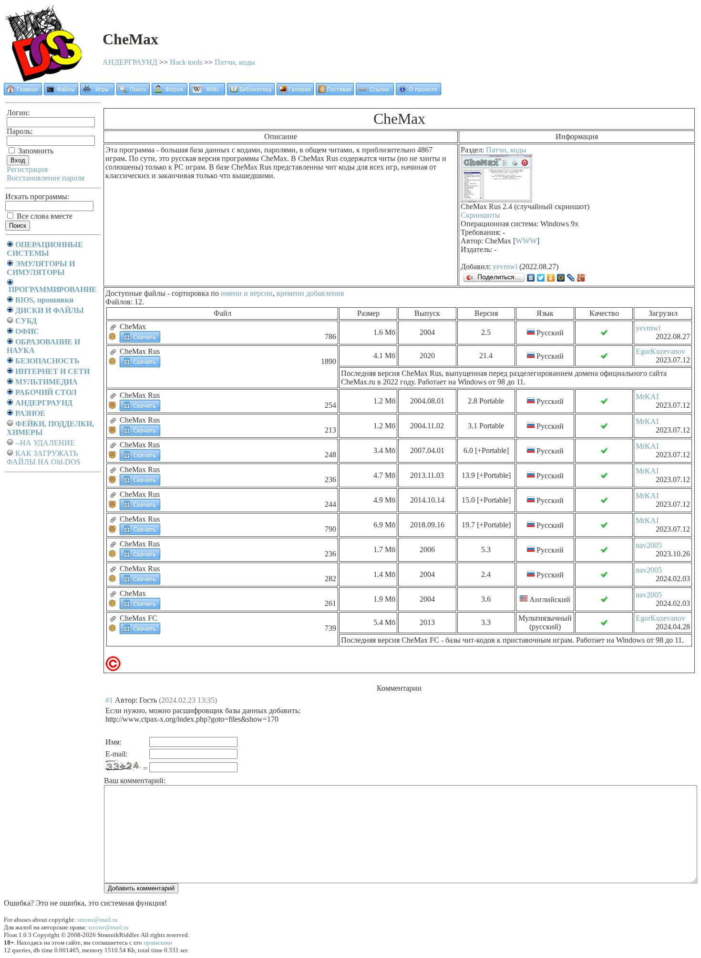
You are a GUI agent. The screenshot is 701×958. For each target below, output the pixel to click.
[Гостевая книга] (335, 93)
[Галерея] (295, 93)
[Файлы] (61, 93)
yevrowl (505, 266)
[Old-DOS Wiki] (207, 93)
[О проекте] (418, 93)
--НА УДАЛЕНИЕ (45, 443)
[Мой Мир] (561, 278)
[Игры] (97, 93)
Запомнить (34, 151)
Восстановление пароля (45, 178)
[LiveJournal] (571, 278)
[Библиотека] (251, 93)
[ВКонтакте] (531, 278)
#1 (109, 700)
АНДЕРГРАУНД (130, 62)
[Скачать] (140, 336)
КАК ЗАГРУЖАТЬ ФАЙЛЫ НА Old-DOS (44, 457)
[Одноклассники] (551, 278)
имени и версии (247, 293)
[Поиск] (133, 93)
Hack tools (186, 62)
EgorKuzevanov (660, 351)
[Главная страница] (23, 93)
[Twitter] (541, 278)
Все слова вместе (43, 216)
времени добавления (310, 293)
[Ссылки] (375, 93)
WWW (526, 241)
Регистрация (27, 169)
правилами (158, 942)
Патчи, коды (235, 62)
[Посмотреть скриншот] (496, 200)
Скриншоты (480, 215)
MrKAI (647, 397)
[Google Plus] (581, 278)
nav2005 (649, 545)
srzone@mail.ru (97, 919)
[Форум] (169, 93)
